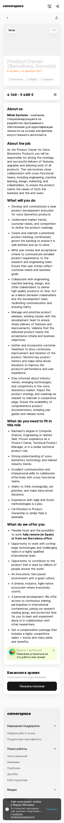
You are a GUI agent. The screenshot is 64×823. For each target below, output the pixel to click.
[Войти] (57, 6)
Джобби (12, 774)
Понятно (51, 809)
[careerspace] (13, 6)
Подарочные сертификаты (24, 739)
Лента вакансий (17, 756)
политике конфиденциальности (22, 815)
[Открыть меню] (49, 6)
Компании (13, 762)
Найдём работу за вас (21, 733)
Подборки (13, 768)
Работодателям (17, 780)
